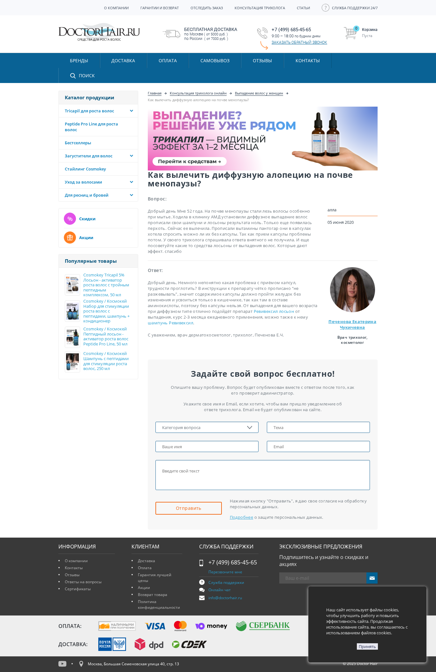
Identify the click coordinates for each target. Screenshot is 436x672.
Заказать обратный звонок (299, 42)
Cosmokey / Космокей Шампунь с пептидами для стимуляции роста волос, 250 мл (106, 361)
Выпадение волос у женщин (259, 93)
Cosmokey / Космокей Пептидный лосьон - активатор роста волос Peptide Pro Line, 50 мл (105, 336)
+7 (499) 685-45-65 (232, 562)
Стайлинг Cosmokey (85, 169)
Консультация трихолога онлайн (198, 93)
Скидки (87, 219)
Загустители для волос (88, 156)
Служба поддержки (226, 582)
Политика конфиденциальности (159, 604)
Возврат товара (152, 594)
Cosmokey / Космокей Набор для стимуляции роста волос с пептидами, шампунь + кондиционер (106, 311)
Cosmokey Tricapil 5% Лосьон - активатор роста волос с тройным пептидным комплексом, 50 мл (106, 285)
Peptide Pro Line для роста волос (91, 126)
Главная (155, 93)
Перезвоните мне (225, 572)
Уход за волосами (83, 182)
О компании (76, 560)
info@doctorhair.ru (225, 597)
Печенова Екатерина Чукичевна (352, 324)
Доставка (146, 560)
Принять (367, 646)
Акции (86, 237)
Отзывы (262, 60)
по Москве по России (210, 34)
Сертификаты (78, 589)
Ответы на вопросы (83, 582)
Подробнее (241, 517)
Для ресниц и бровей (87, 195)
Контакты (74, 567)
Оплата (145, 567)
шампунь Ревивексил (170, 323)
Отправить (188, 508)
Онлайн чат (219, 590)
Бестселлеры (78, 143)
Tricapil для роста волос (89, 111)
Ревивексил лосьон (274, 311)
